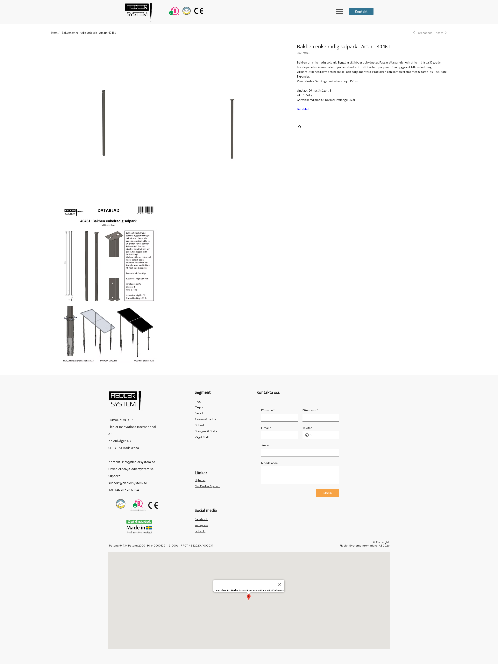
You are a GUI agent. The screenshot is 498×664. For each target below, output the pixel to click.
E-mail (266, 428)
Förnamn (267, 410)
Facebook (201, 519)
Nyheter (200, 480)
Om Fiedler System (207, 486)
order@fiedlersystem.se (135, 469)
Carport (200, 407)
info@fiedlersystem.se (138, 462)
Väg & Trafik (202, 437)
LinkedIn (200, 531)
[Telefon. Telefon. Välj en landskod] (309, 435)
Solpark (200, 425)
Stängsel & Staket (207, 431)
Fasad (199, 413)
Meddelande (269, 463)
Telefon (307, 428)
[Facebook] (300, 127)
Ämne (265, 445)
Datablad (303, 109)
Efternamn (310, 410)
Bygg (198, 401)
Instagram (201, 525)
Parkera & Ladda (205, 419)
